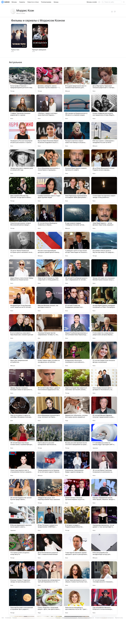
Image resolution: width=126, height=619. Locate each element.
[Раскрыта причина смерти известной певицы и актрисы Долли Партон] (77, 135)
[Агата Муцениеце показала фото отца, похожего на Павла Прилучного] (49, 409)
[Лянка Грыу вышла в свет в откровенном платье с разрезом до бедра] (22, 464)
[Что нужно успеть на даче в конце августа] (22, 547)
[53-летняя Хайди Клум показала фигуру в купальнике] (104, 354)
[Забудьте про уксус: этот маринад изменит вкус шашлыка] (49, 492)
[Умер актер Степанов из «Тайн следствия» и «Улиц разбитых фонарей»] (49, 272)
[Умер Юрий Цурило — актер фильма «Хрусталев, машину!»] (104, 217)
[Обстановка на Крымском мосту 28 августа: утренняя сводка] (77, 107)
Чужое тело (15, 50)
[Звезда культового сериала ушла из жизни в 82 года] (22, 162)
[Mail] (2, 2)
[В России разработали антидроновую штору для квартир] (104, 547)
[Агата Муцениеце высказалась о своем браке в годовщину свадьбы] (49, 162)
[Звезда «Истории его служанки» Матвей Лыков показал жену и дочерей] (104, 272)
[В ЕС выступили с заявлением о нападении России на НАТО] (104, 135)
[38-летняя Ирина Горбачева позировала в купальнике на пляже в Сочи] (104, 464)
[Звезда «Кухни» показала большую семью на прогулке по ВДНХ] (22, 382)
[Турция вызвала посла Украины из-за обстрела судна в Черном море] (49, 464)
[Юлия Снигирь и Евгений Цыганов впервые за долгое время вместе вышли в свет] (77, 492)
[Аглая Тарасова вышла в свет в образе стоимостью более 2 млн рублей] (77, 574)
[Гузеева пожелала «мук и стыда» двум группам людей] (49, 190)
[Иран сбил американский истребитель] (22, 354)
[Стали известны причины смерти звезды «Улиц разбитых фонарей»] (104, 190)
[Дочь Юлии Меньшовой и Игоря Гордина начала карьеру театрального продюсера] (104, 162)
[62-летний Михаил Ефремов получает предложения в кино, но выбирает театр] (104, 409)
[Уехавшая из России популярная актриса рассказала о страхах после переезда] (22, 135)
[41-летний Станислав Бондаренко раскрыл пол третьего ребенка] (77, 300)
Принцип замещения (39, 50)
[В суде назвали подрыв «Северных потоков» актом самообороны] (77, 217)
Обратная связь (119, 617)
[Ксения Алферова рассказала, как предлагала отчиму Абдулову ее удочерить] (104, 107)
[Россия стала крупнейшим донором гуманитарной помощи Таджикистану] (49, 245)
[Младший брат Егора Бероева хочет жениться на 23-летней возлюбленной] (22, 300)
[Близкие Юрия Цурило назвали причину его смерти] (77, 162)
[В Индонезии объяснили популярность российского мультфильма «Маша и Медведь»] (77, 354)
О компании (8, 617)
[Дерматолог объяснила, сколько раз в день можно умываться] (77, 409)
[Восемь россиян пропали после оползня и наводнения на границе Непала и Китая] (77, 437)
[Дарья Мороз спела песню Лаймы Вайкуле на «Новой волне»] (22, 272)
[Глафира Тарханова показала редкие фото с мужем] (22, 107)
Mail (3, 617)
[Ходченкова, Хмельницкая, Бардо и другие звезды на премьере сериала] (77, 464)
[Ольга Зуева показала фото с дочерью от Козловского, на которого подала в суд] (104, 382)
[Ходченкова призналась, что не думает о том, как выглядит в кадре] (104, 519)
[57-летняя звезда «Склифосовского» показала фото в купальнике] (104, 574)
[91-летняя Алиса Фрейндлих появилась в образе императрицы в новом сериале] (49, 217)
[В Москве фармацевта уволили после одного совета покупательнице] (22, 519)
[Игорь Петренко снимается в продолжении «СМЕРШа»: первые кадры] (49, 519)
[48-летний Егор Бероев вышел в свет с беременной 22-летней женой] (77, 272)
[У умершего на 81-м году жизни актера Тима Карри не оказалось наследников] (77, 245)
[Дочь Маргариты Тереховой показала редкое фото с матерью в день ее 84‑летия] (104, 80)
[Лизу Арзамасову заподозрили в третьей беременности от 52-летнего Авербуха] (49, 574)
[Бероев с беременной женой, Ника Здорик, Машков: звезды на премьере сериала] (104, 492)
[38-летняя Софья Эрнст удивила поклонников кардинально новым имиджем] (49, 382)
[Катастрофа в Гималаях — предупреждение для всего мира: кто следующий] (22, 80)
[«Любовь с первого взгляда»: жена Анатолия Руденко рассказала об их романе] (49, 107)
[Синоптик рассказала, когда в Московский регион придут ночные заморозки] (22, 217)
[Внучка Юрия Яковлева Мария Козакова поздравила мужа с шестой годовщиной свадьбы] (49, 135)
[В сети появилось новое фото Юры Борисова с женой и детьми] (22, 327)
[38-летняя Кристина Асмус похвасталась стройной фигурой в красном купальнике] (22, 437)
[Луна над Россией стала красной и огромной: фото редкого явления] (22, 602)
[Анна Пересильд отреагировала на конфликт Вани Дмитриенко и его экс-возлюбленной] (77, 190)
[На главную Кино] (7, 2)
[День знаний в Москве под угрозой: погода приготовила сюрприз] (22, 190)
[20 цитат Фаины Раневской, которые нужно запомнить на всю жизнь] (22, 245)
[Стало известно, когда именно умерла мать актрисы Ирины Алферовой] (104, 327)
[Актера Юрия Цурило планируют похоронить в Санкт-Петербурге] (104, 300)
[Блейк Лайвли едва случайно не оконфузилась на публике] (49, 354)
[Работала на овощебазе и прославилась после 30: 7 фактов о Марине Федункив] (77, 602)
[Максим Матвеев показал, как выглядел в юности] (49, 300)
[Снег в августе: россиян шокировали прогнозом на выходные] (49, 437)
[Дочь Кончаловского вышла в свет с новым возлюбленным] (49, 547)
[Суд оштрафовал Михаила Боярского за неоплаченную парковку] (104, 602)
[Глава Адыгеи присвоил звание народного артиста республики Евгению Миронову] (77, 547)
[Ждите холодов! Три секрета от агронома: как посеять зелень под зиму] (77, 382)
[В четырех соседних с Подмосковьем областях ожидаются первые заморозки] (77, 519)
